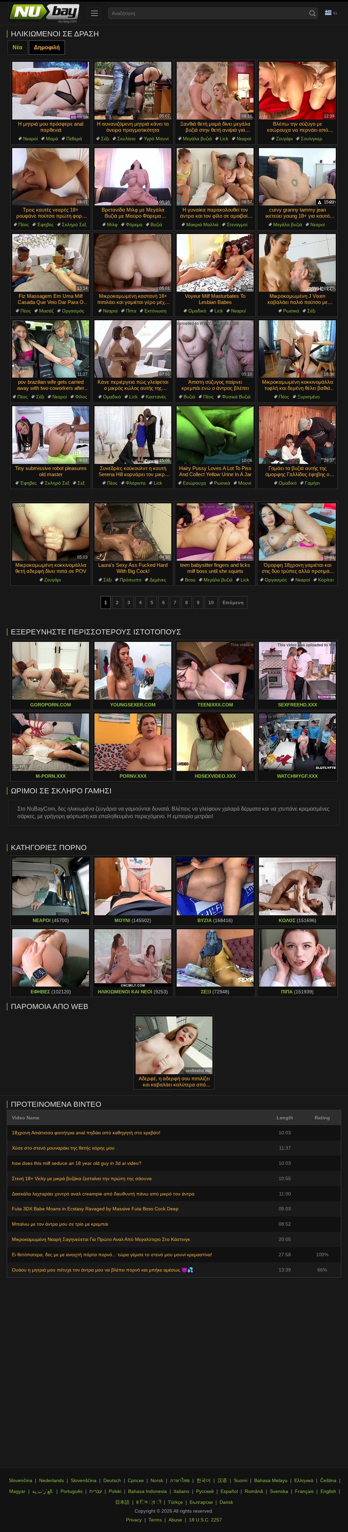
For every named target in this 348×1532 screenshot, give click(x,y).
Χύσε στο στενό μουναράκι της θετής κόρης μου (63, 1148)
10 (211, 602)
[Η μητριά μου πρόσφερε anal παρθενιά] (50, 91)
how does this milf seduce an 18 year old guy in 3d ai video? (76, 1163)
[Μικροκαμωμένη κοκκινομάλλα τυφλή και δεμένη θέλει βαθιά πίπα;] (297, 349)
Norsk (157, 1480)
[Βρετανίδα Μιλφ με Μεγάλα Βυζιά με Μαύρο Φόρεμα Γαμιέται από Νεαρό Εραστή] (132, 177)
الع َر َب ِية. (43, 1491)
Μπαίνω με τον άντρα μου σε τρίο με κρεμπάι (60, 1224)
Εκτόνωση (155, 310)
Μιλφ (112, 224)
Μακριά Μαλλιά (202, 224)
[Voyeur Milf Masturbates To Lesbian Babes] (215, 263)
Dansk (226, 1502)
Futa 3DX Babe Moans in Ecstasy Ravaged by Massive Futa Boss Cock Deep (95, 1208)
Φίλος (81, 396)
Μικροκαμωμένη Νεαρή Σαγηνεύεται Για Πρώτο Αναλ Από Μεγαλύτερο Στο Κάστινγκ (101, 1239)
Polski (115, 1491)
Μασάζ (46, 310)
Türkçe (175, 1502)
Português (71, 1491)
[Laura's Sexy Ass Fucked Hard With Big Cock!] (132, 532)
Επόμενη (233, 602)
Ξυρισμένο (308, 396)
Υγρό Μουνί (156, 138)
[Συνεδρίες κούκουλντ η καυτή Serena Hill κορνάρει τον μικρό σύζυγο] (132, 435)
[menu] (94, 13)
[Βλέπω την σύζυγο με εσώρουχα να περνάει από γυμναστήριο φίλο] (297, 91)
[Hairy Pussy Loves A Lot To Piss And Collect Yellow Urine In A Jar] (215, 435)
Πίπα (131, 310)
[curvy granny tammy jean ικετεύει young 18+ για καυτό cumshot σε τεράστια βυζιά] (297, 177)
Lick (224, 138)
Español (229, 1491)
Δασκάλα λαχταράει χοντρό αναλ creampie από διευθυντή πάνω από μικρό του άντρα (103, 1193)
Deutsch (112, 1480)
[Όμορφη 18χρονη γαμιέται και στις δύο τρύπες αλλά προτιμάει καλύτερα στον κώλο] (297, 532)
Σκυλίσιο (126, 138)
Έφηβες (45, 224)
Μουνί (244, 483)
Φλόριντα (135, 483)
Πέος (23, 224)
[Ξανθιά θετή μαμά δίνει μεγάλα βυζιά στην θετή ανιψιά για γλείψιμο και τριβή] (215, 91)
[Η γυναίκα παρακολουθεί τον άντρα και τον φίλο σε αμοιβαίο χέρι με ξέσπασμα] (215, 177)
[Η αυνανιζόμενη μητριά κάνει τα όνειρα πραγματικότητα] (132, 91)
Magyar (17, 1491)
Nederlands (51, 1480)
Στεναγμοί (237, 224)
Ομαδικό (197, 310)
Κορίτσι (326, 579)
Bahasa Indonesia (147, 1491)
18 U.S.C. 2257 (205, 1519)
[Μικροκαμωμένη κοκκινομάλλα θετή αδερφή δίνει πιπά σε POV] (50, 532)
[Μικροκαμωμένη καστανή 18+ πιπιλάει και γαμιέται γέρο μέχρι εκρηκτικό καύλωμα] (132, 263)
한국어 (203, 1480)
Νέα (17, 47)
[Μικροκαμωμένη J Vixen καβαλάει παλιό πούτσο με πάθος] (297, 263)
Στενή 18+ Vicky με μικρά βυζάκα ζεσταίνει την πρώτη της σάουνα (82, 1178)
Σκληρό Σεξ (74, 224)
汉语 (222, 1480)
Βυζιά (156, 224)
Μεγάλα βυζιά (197, 138)
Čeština (328, 1480)
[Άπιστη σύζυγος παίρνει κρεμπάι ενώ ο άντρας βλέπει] (215, 349)
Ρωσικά (291, 310)
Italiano (181, 1491)
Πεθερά (74, 138)
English (328, 1491)
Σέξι (105, 138)
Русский (205, 1491)
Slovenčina (20, 1480)
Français (304, 1491)
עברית (95, 1491)
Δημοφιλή (47, 47)
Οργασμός (73, 310)
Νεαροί (30, 138)
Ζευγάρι (284, 138)
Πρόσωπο (130, 579)
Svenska (279, 1491)
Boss (190, 579)
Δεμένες (158, 579)
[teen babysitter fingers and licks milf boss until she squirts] (215, 532)
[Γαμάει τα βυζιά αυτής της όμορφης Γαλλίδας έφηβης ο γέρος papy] (297, 435)
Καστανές (156, 396)
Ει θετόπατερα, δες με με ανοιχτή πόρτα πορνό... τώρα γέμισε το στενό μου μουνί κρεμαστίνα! (112, 1254)
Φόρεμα (134, 224)
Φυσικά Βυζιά (236, 396)
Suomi (240, 1480)
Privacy (134, 1519)
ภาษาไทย (180, 1480)
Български (201, 1502)
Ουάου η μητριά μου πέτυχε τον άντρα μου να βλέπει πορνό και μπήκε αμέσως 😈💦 (102, 1270)
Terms (155, 1519)
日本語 (122, 1502)
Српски (136, 1480)
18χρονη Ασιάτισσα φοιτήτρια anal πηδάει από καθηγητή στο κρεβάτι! (86, 1132)
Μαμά (52, 138)
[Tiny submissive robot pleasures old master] (50, 435)
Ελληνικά (303, 1480)
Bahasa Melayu (271, 1480)
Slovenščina (84, 1480)
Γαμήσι (312, 483)
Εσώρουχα (194, 483)
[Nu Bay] (44, 13)
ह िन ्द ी (148, 1502)
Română (254, 1491)
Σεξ (81, 483)
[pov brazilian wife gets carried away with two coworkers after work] (50, 349)
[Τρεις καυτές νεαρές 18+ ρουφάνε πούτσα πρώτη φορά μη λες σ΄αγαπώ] (50, 177)
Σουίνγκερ (311, 138)
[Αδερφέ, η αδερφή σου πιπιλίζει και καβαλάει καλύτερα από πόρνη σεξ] (174, 1045)
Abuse (175, 1519)
